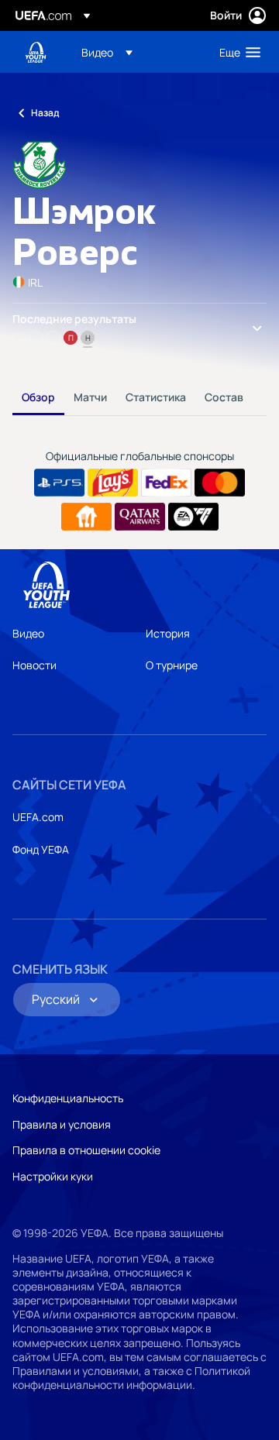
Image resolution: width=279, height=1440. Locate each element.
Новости (34, 665)
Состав (224, 397)
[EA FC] (193, 517)
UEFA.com (38, 816)
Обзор (38, 397)
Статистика (156, 397)
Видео (28, 633)
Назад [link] (45, 112)
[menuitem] (137, 52)
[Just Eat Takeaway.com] (86, 517)
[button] (107, 52)
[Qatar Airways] (140, 517)
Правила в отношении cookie (86, 1150)
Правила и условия (61, 1124)
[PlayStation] (59, 483)
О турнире (172, 665)
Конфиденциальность (67, 1098)
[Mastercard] (220, 483)
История (168, 633)
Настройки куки (52, 1176)
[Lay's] (113, 483)
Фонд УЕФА (40, 849)
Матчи (90, 397)
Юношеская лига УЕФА (35, 52)
